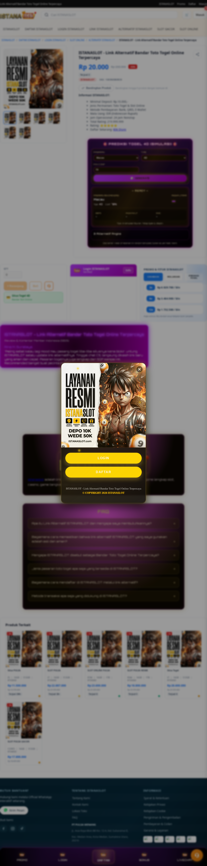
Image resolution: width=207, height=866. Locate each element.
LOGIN (103, 458)
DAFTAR (103, 472)
